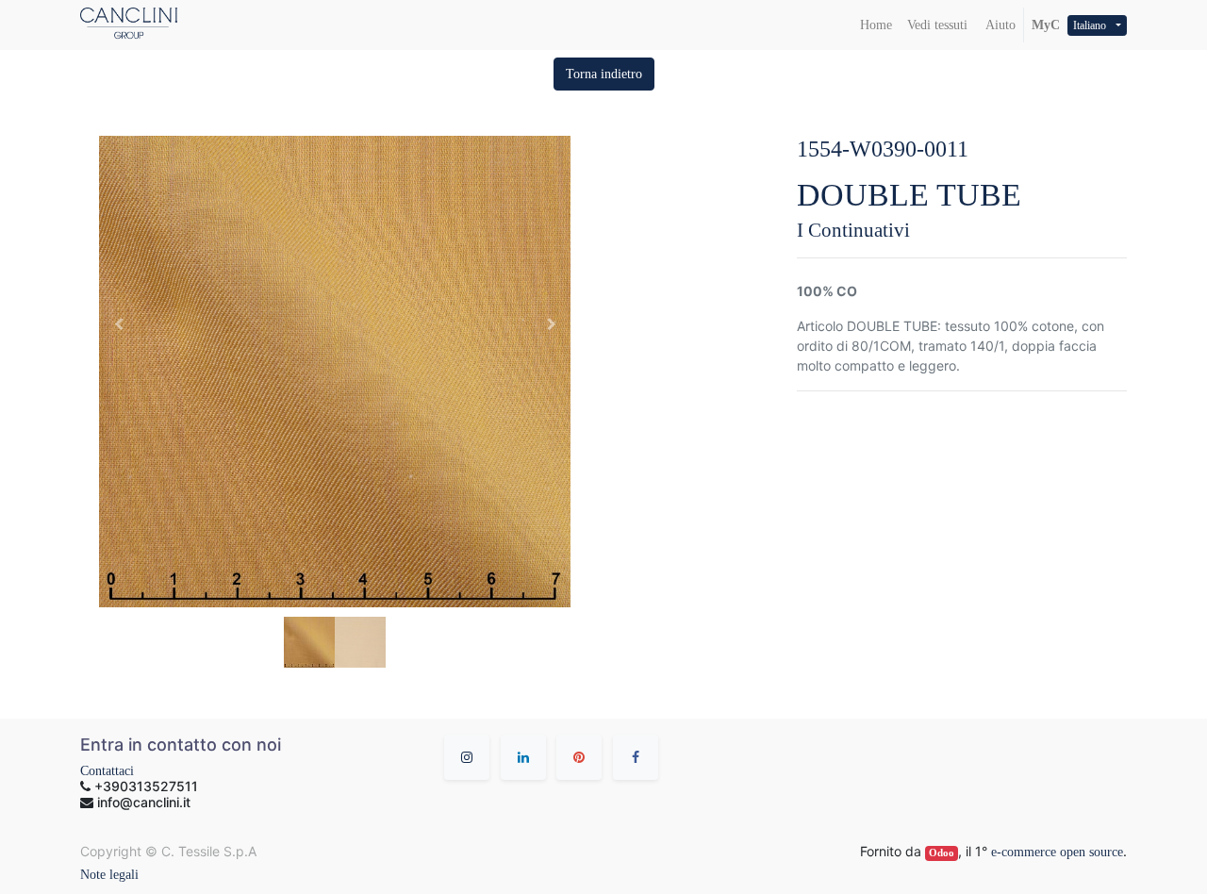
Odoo (941, 853)
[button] (604, 74)
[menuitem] (876, 25)
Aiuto (999, 25)
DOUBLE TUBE (909, 194)
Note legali (109, 875)
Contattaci (107, 771)
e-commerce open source (1057, 852)
